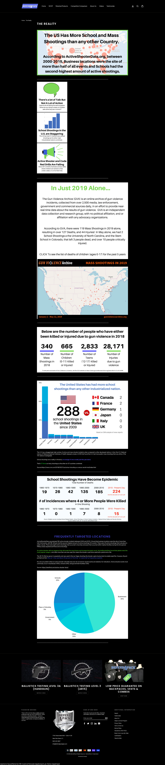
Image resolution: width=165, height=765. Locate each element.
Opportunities (118, 738)
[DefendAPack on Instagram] (92, 723)
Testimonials (111, 6)
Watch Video (41, 693)
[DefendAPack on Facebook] (84, 723)
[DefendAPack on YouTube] (99, 723)
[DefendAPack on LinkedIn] (95, 723)
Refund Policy (118, 728)
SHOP (51, 6)
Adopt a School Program (120, 720)
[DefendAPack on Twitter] (88, 723)
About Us (93, 6)
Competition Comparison (79, 6)
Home (44, 6)
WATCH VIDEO (82, 693)
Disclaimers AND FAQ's (120, 730)
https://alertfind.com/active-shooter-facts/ (55, 567)
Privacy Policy (118, 723)
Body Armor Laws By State (121, 733)
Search (116, 713)
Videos (101, 6)
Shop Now (123, 696)
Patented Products (62, 6)
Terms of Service (118, 725)
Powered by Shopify (82, 756)
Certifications (117, 735)
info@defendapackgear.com (60, 744)
